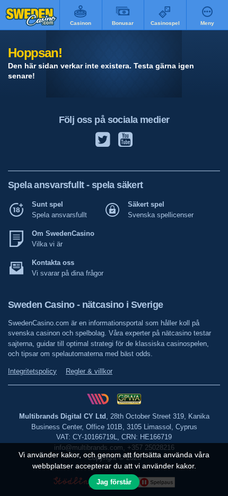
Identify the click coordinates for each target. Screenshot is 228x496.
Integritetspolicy (32, 371)
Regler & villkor (89, 371)
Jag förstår (114, 482)
